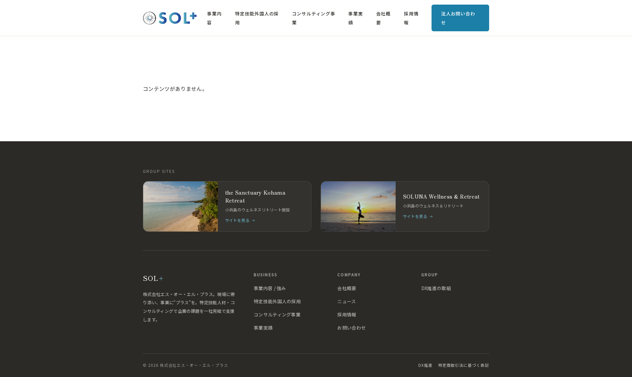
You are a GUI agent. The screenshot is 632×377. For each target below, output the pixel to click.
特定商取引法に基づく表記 (463, 365)
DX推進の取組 (436, 288)
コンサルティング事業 (313, 17)
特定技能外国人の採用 (257, 17)
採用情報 (411, 17)
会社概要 (383, 17)
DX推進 (425, 365)
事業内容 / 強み (270, 288)
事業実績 (355, 17)
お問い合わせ (351, 327)
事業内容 (214, 17)
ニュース (346, 301)
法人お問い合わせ (458, 17)
